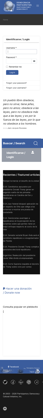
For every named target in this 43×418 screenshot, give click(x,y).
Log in (12, 72)
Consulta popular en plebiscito (20, 306)
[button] (38, 5)
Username (11, 48)
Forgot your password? (16, 83)
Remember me (15, 67)
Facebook (14, 367)
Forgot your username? (16, 88)
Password (11, 57)
